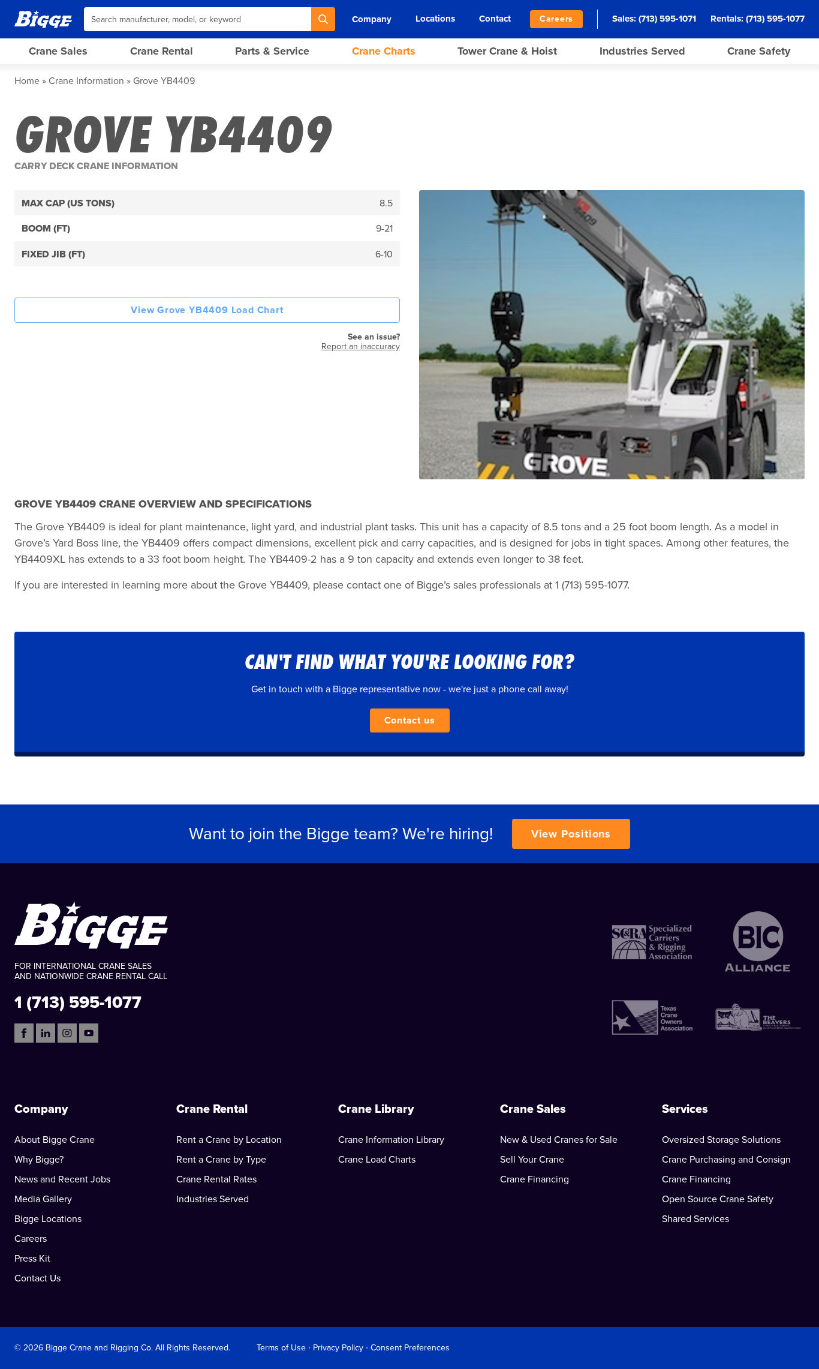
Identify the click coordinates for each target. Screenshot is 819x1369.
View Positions (571, 833)
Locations (435, 18)
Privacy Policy (338, 1348)
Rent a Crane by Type (221, 1160)
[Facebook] (24, 1033)
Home (27, 81)
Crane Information (86, 81)
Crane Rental (161, 51)
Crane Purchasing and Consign (726, 1160)
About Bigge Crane (54, 1140)
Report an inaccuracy (360, 346)
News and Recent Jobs (62, 1179)
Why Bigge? (39, 1160)
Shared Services (695, 1219)
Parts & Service (272, 51)
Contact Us (37, 1278)
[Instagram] (67, 1033)
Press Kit (32, 1259)
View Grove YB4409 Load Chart (207, 310)
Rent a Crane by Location (229, 1140)
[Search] (323, 19)
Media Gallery (43, 1199)
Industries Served (642, 51)
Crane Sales (58, 51)
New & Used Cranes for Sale (559, 1140)
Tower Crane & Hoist (507, 51)
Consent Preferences (410, 1348)
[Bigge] (43, 19)
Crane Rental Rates (216, 1179)
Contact (495, 18)
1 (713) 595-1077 (77, 1001)
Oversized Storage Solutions (721, 1140)
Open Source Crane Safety (717, 1199)
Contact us (409, 720)
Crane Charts (383, 51)
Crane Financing (534, 1179)
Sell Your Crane (532, 1160)
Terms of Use (281, 1348)
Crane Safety (758, 51)
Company (372, 19)
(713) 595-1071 (667, 18)
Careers (556, 19)
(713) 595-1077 (775, 18)
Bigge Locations (48, 1219)
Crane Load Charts (376, 1160)
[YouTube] (88, 1033)
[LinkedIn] (45, 1033)
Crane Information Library (391, 1140)
